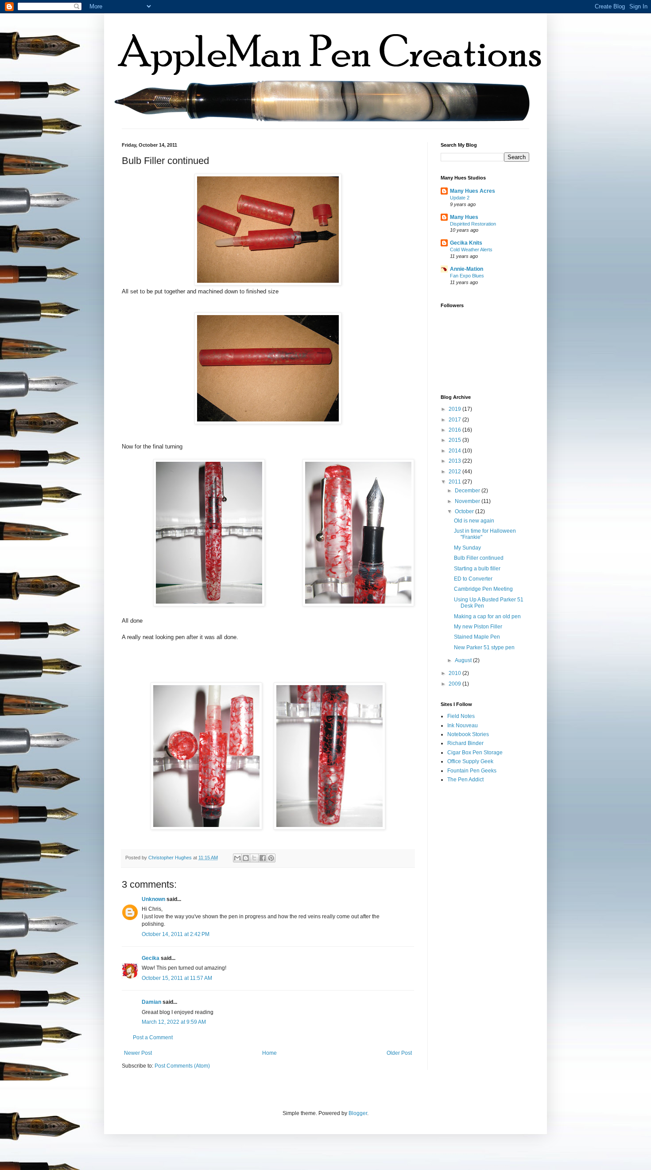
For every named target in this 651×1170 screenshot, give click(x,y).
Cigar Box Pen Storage (475, 752)
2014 (455, 451)
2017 (455, 420)
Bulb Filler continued (479, 558)
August (464, 660)
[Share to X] (254, 858)
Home (269, 1053)
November (468, 501)
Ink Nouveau (462, 725)
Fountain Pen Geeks (471, 771)
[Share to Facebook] (262, 858)
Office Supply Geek (470, 761)
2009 (455, 684)
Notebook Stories (468, 734)
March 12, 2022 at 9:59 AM (174, 1022)
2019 (455, 409)
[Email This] (237, 858)
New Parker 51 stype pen (484, 647)
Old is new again (474, 521)
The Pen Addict (465, 779)
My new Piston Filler (478, 627)
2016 (455, 430)
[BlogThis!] (245, 858)
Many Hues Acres (472, 191)
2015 (455, 440)
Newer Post (138, 1053)
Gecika (150, 958)
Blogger (358, 1113)
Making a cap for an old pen (487, 616)
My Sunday (467, 548)
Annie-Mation (466, 269)
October (465, 511)
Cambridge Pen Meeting (483, 589)
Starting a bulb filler (477, 569)
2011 (455, 482)
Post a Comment (153, 1037)
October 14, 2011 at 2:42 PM (175, 934)
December (468, 491)
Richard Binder (465, 743)
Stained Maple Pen (477, 637)
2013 (455, 461)
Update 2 (459, 197)
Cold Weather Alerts (471, 249)
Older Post (399, 1053)
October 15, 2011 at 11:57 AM (177, 978)
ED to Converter (473, 579)
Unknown (153, 899)
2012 (455, 471)
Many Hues (464, 217)
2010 (455, 673)
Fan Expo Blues (467, 275)
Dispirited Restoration (473, 223)
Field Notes (461, 716)
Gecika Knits (466, 243)
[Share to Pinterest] (271, 858)
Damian (151, 1002)
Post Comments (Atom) (182, 1066)
